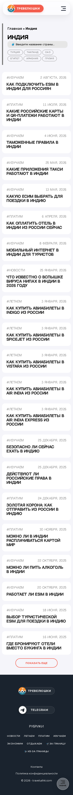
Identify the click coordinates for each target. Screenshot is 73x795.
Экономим (15, 743)
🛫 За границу (56, 743)
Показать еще (36, 663)
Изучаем (60, 736)
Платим (44, 736)
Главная (15, 29)
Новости (13, 736)
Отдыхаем (34, 743)
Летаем (29, 736)
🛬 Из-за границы (36, 751)
